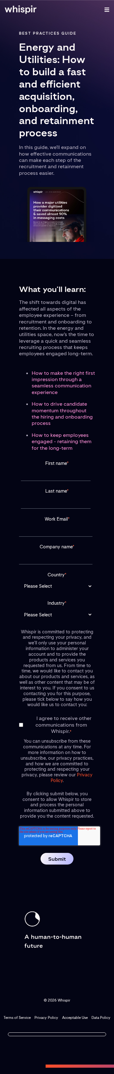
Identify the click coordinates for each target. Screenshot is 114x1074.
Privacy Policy (46, 1017)
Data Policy (101, 1017)
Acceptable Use (75, 1017)
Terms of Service (17, 1017)
